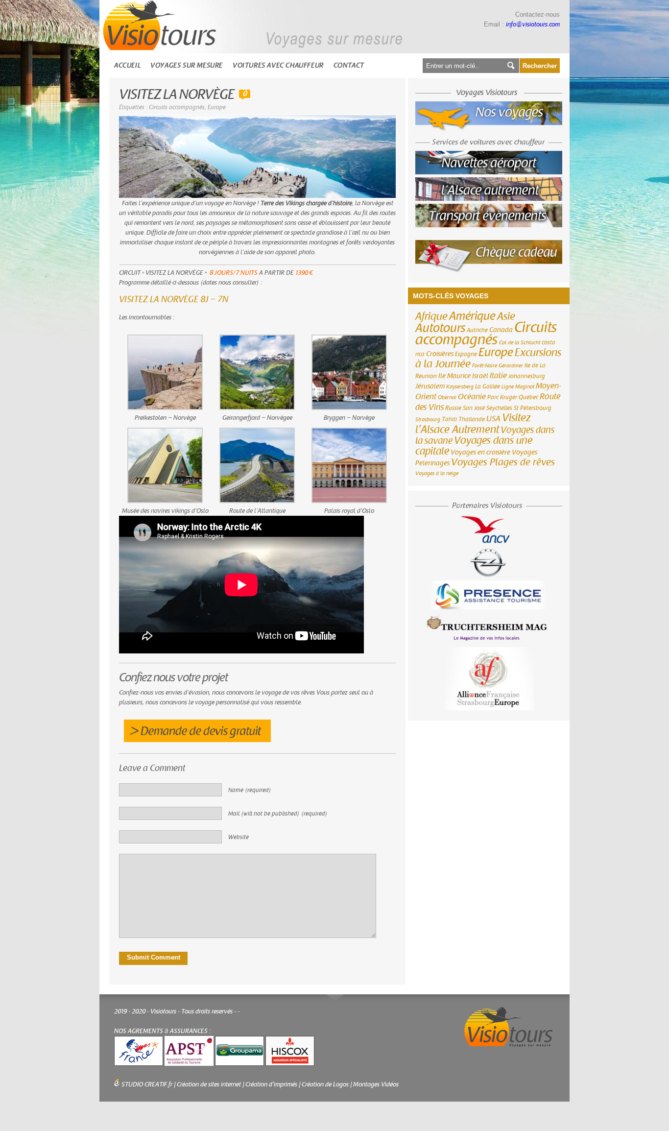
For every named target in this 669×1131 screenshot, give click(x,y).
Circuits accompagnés (177, 107)
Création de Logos (325, 1084)
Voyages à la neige (436, 473)
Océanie (472, 396)
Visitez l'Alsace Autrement (473, 423)
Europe (217, 107)
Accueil (127, 65)
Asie (506, 316)
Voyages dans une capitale (473, 445)
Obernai (447, 397)
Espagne (466, 354)
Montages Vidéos (376, 1084)
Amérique (472, 316)
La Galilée (487, 386)
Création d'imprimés (271, 1084)
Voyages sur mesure (186, 65)
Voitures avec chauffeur (278, 65)
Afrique (431, 316)
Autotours (440, 328)
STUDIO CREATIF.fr (146, 1084)
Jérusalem (430, 386)
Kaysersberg (460, 387)
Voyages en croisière (480, 453)
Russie (453, 408)
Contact (349, 65)
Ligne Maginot (518, 387)
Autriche (477, 330)
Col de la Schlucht (519, 342)
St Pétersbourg (532, 408)
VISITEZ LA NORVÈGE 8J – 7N (173, 299)
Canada (501, 330)
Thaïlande (471, 419)
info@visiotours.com (533, 24)
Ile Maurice (454, 376)
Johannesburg (526, 376)
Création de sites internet (209, 1084)
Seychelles (499, 408)
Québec (528, 397)
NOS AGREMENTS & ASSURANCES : (162, 1031)
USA (493, 418)
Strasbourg (427, 419)
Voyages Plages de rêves (503, 462)
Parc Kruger (502, 397)
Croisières (440, 354)
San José (474, 408)
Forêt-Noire (484, 365)
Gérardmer (511, 365)
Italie (498, 375)
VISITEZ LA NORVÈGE (176, 95)
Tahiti (449, 419)
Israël (480, 376)
